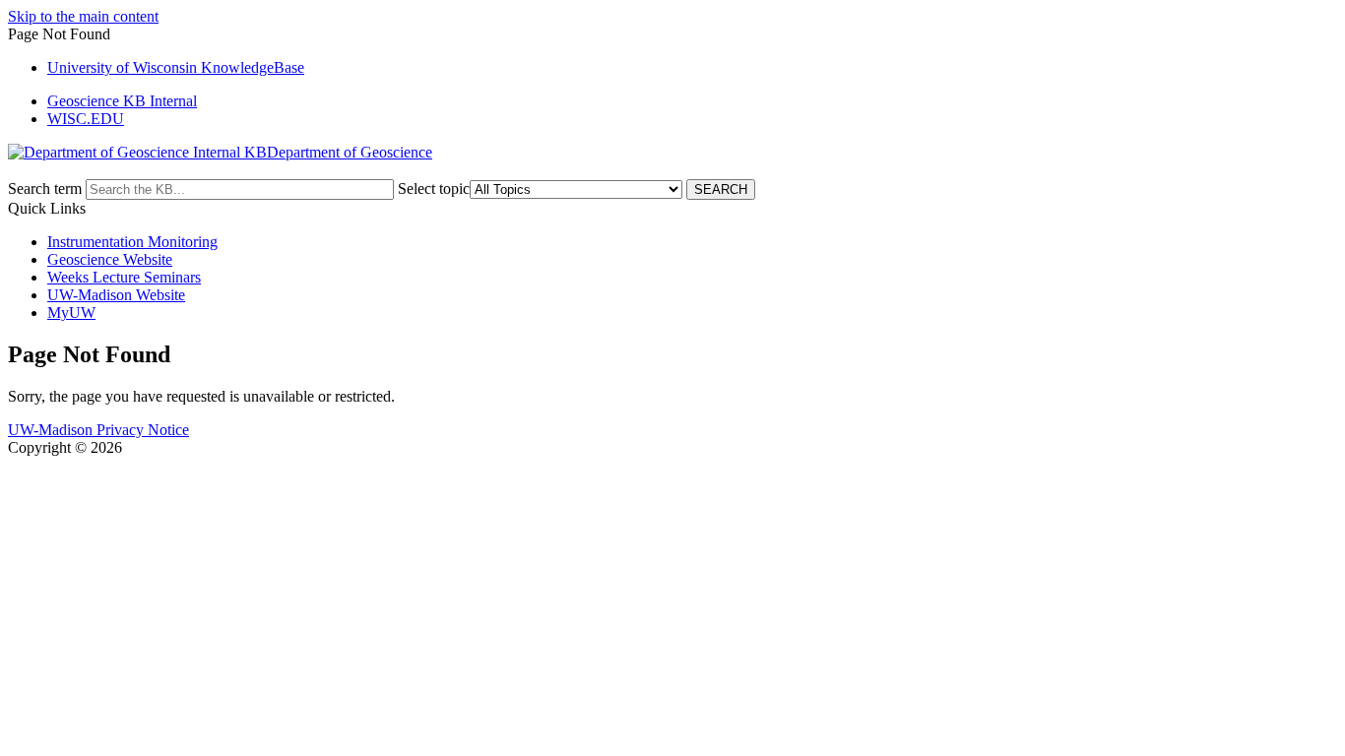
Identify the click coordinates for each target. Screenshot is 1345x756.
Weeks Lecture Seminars (124, 277)
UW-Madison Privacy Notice (98, 429)
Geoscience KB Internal (122, 101)
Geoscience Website (109, 259)
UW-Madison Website (116, 294)
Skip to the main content (83, 16)
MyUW (71, 312)
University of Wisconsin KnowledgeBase (175, 67)
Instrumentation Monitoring (132, 241)
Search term (45, 188)
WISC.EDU (85, 118)
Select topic (434, 188)
